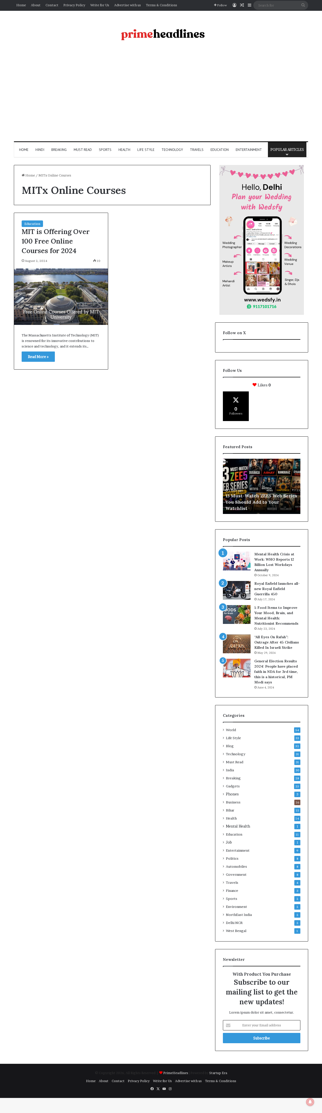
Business (233, 802)
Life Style (145, 149)
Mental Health (238, 826)
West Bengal (236, 931)
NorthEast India (239, 915)
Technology (172, 149)
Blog (230, 746)
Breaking (59, 149)
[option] (261, 486)
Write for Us (99, 5)
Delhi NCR (234, 923)
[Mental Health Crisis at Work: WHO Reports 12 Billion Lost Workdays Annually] (237, 561)
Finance (232, 891)
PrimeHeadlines (176, 1073)
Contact (52, 5)
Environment (236, 907)
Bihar (230, 810)
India (230, 770)
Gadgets (233, 786)
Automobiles (236, 866)
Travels (197, 149)
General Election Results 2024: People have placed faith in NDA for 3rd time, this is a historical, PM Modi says (276, 671)
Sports (105, 149)
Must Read (83, 149)
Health (124, 149)
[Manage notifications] (310, 1102)
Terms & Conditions (161, 5)
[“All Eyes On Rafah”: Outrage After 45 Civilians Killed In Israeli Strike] (237, 643)
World (231, 730)
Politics (232, 858)
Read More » (38, 357)
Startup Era (218, 1073)
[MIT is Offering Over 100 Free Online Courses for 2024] (61, 296)
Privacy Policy (74, 5)
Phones (232, 794)
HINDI (39, 149)
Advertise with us (127, 5)
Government (236, 874)
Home (21, 5)
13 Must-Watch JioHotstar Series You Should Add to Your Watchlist (259, 502)
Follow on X (234, 332)
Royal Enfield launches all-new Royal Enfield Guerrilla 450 (277, 588)
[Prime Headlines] (161, 33)
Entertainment (249, 149)
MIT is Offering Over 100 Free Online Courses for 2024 (56, 241)
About (36, 5)
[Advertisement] (161, 93)
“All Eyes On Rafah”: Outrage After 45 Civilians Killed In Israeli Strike (276, 642)
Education (220, 149)
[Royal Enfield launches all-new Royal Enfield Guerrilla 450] (237, 590)
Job (229, 842)
